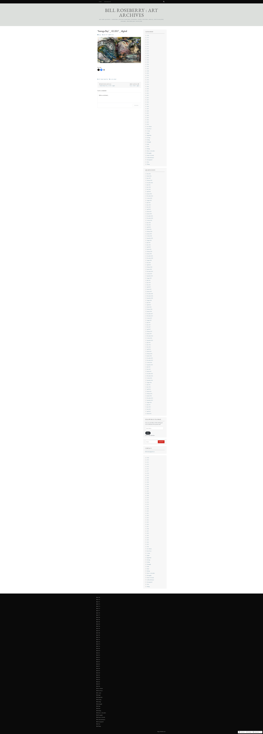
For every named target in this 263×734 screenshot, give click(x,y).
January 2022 (149, 233)
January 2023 (149, 213)
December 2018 (150, 293)
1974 (148, 46)
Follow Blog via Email (153, 419)
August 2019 (149, 278)
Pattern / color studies (151, 151)
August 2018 (149, 300)
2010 (148, 88)
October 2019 (149, 273)
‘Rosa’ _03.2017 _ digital (134, 85)
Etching (148, 139)
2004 (148, 86)
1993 (148, 82)
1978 (148, 51)
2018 (148, 106)
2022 (148, 115)
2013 (148, 95)
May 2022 (149, 224)
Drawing (148, 137)
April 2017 (149, 329)
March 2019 (149, 289)
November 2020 (150, 258)
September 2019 (150, 276)
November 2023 (150, 196)
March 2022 (149, 229)
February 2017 (149, 331)
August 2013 (149, 402)
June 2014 (149, 387)
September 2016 (150, 340)
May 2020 (149, 262)
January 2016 (149, 355)
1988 (148, 71)
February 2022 (149, 231)
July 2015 (148, 367)
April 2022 (149, 227)
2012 (148, 93)
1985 (148, 66)
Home (100, 1)
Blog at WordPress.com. (161, 731)
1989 (148, 73)
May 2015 (149, 369)
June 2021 (149, 244)
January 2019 (149, 291)
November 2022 (150, 218)
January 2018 (149, 311)
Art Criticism (149, 126)
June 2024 (149, 187)
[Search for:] (151, 441)
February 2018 (149, 309)
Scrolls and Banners (150, 157)
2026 (148, 124)
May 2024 (149, 189)
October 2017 (149, 318)
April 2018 (149, 304)
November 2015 (150, 360)
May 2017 (149, 327)
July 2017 (148, 322)
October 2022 (149, 220)
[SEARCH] (164, 1)
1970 (148, 37)
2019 (148, 108)
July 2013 (148, 404)
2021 (148, 113)
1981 (148, 57)
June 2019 (149, 282)
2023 (148, 117)
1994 (148, 84)
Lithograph (149, 142)
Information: (107, 1)
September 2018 (150, 298)
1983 (148, 62)
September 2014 (150, 380)
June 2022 (149, 222)
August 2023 (149, 200)
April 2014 (149, 389)
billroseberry (112, 34)
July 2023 (148, 202)
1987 (148, 68)
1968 (148, 35)
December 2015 (150, 358)
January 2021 (149, 253)
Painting (148, 148)
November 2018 (150, 296)
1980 (148, 55)
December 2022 (150, 216)
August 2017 (149, 320)
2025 (148, 122)
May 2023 (149, 207)
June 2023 (149, 204)
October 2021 (149, 236)
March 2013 (149, 413)
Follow (148, 433)
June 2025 (149, 178)
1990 (148, 75)
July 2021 (148, 242)
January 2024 (149, 193)
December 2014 (150, 373)
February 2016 (149, 353)
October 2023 (149, 198)
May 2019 (149, 284)
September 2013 (150, 400)
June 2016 (149, 344)
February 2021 (149, 251)
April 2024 (149, 191)
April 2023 (149, 209)
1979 (148, 53)
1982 (148, 59)
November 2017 (150, 315)
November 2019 (150, 271)
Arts (112, 79)
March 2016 (149, 351)
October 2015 (149, 362)
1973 (148, 44)
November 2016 (150, 335)
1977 (148, 48)
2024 (148, 119)
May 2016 (149, 347)
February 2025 (149, 180)
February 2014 (149, 393)
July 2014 (148, 384)
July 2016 (148, 342)
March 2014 (149, 391)
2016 (148, 102)
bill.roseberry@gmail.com (150, 451)
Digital (102, 79)
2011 (148, 91)
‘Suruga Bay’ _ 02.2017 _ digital (112, 31)
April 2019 (149, 287)
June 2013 (149, 407)
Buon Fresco (149, 128)
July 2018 (148, 302)
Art (110, 79)
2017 (99, 79)
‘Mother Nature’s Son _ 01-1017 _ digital (107, 85)
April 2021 (149, 247)
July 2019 (148, 280)
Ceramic (148, 130)
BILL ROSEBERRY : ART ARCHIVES (131, 12)
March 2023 (149, 211)
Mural (148, 146)
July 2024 (148, 184)
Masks (148, 144)
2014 (148, 97)
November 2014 (150, 375)
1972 (148, 42)
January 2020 (149, 269)
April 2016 (149, 349)
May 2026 (149, 173)
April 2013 (149, 411)
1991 (148, 77)
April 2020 (149, 264)
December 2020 (150, 256)
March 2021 (149, 249)
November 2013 (150, 398)
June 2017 (149, 324)
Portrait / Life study (150, 155)
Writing (148, 164)
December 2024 (150, 182)
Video (148, 162)
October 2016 (149, 338)
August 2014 (149, 382)
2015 (148, 99)
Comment (136, 105)
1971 (148, 39)
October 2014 (149, 378)
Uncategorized (149, 159)
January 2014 (149, 395)
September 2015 (150, 364)
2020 (148, 111)
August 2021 (149, 240)
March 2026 (149, 176)
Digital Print (106, 79)
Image (100, 34)
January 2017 (149, 333)
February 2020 (149, 267)
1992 (148, 79)
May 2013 (149, 409)
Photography (149, 153)
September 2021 (150, 238)
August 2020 (149, 260)
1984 (148, 64)
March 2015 (149, 371)
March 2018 (149, 307)
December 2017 (150, 313)
